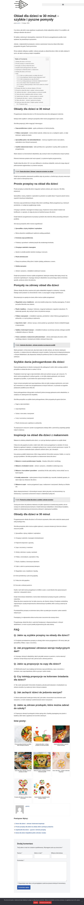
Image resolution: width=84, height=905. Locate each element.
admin (18, 23)
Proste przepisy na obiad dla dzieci (25, 63)
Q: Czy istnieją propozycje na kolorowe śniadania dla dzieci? (33, 81)
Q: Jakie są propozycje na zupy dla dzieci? (29, 79)
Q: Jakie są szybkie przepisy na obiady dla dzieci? (31, 75)
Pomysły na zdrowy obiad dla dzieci (25, 65)
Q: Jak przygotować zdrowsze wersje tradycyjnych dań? (32, 77)
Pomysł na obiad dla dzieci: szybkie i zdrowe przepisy (30, 90)
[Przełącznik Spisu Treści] (46, 59)
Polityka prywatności (45, 902)
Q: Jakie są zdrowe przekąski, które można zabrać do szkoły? (33, 84)
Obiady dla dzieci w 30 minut (23, 61)
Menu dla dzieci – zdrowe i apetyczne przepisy (29, 100)
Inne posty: (21, 86)
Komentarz (20, 860)
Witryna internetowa (57, 853)
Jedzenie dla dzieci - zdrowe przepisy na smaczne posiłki (31, 92)
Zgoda (35, 902)
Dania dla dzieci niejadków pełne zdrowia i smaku (29, 94)
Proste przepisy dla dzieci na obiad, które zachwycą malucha (34, 826)
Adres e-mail (38, 853)
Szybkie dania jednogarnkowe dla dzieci (26, 67)
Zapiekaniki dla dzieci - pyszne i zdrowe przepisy (29, 98)
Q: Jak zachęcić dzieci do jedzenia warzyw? (29, 82)
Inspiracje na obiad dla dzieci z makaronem (27, 69)
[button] (63, 4)
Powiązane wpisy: (23, 104)
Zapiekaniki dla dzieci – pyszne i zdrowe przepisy (31, 829)
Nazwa (19, 853)
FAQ (17, 73)
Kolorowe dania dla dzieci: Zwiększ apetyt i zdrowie (30, 102)
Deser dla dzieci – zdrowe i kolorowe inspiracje (30, 823)
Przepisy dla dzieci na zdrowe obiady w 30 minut (28, 88)
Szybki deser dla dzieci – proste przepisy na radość (30, 96)
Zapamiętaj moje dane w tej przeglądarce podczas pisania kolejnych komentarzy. (42, 883)
